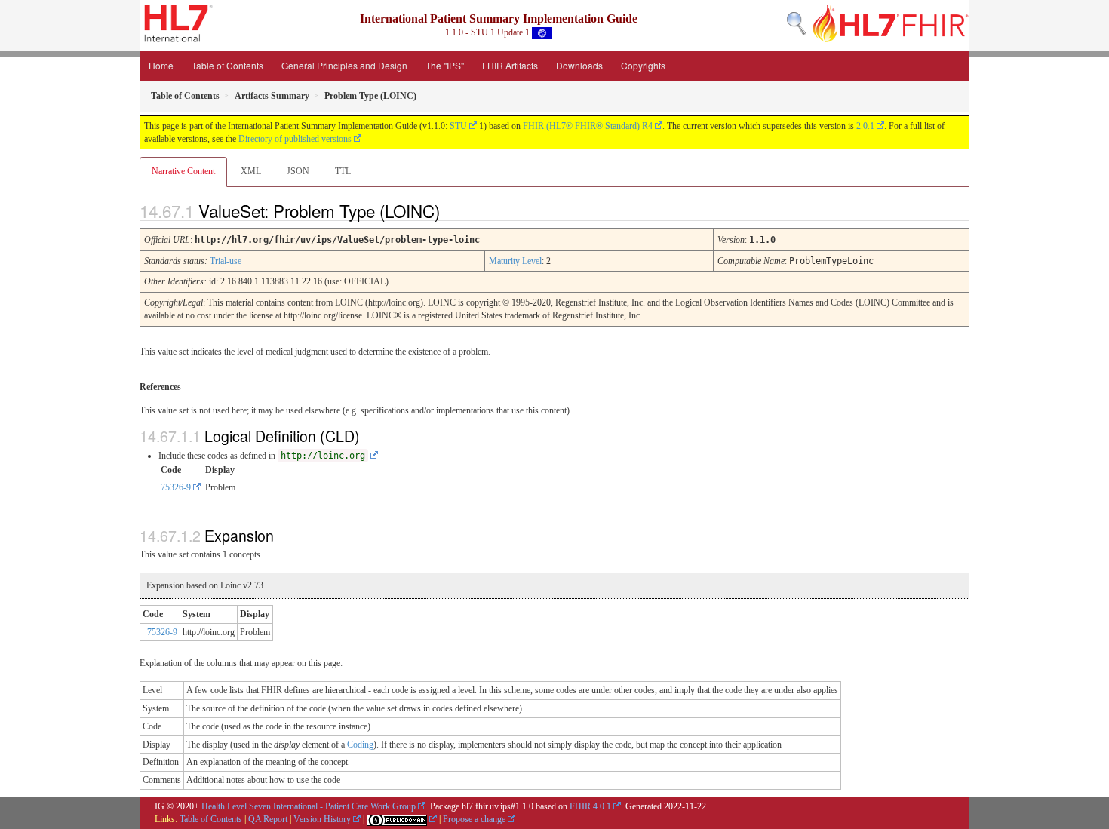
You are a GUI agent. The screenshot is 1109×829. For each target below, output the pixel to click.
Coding (360, 744)
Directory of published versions (295, 139)
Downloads (579, 65)
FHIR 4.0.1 (590, 806)
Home (161, 65)
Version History (322, 819)
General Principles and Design (344, 65)
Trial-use (225, 261)
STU (458, 126)
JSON (298, 171)
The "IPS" (444, 65)
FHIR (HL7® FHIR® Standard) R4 (588, 126)
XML (251, 171)
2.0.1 (865, 126)
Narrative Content (183, 171)
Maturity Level (515, 261)
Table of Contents (227, 65)
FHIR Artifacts (510, 65)
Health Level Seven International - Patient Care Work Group (308, 806)
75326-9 (176, 487)
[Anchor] (452, 210)
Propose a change (474, 819)
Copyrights (643, 65)
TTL (343, 171)
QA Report (267, 819)
